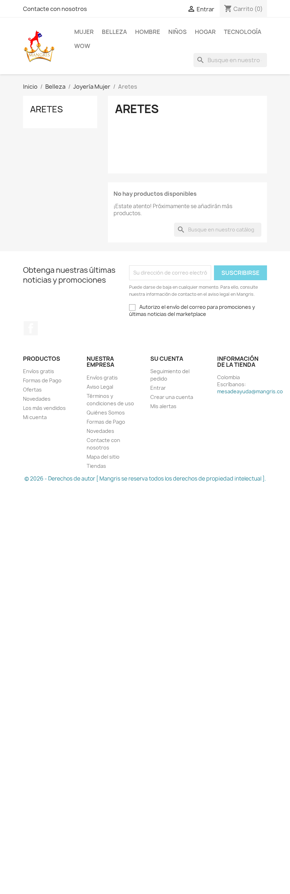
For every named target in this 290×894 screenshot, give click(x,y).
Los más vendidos (44, 408)
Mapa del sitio (103, 456)
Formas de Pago (42, 380)
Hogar (205, 32)
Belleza (114, 32)
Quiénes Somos (106, 412)
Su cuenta (166, 359)
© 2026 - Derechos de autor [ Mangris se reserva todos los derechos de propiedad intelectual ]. (145, 478)
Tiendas (96, 466)
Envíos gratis (38, 371)
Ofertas (32, 389)
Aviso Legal (100, 386)
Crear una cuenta (171, 397)
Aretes (46, 109)
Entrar (158, 387)
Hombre (147, 32)
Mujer (84, 32)
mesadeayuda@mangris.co (250, 391)
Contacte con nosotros (55, 9)
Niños (177, 32)
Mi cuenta (35, 417)
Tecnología (242, 32)
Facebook (31, 328)
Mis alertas (163, 406)
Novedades (37, 398)
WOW (82, 46)
